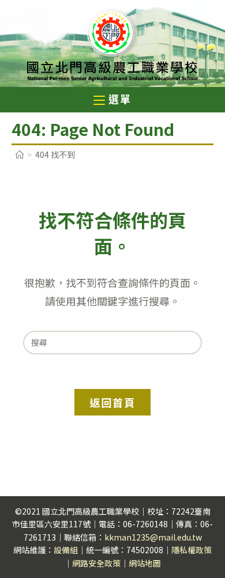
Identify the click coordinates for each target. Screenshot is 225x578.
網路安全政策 (96, 563)
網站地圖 (145, 563)
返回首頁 (112, 402)
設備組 (66, 550)
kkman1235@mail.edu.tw (153, 537)
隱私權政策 (191, 550)
